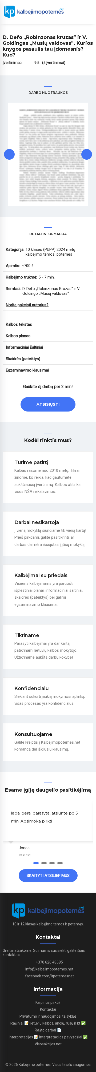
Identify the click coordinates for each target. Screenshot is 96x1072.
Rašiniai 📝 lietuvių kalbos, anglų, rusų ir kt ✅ (48, 1023)
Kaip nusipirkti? (48, 1002)
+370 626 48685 (49, 962)
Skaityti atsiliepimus (48, 875)
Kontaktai (48, 1009)
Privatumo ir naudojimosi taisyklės (48, 1016)
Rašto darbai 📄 (48, 1030)
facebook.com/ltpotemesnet (49, 976)
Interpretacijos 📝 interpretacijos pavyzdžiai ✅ (48, 1037)
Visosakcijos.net (48, 1044)
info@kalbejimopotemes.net (49, 969)
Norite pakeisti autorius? (27, 305)
